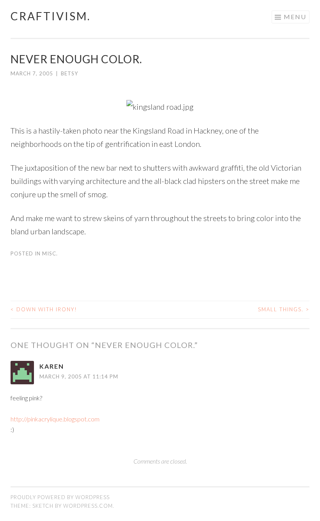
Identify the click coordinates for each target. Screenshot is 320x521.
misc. (50, 253)
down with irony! (44, 309)
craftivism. (51, 16)
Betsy (69, 73)
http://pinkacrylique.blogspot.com (55, 419)
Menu (295, 16)
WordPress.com (88, 506)
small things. (283, 309)
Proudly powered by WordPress (60, 497)
